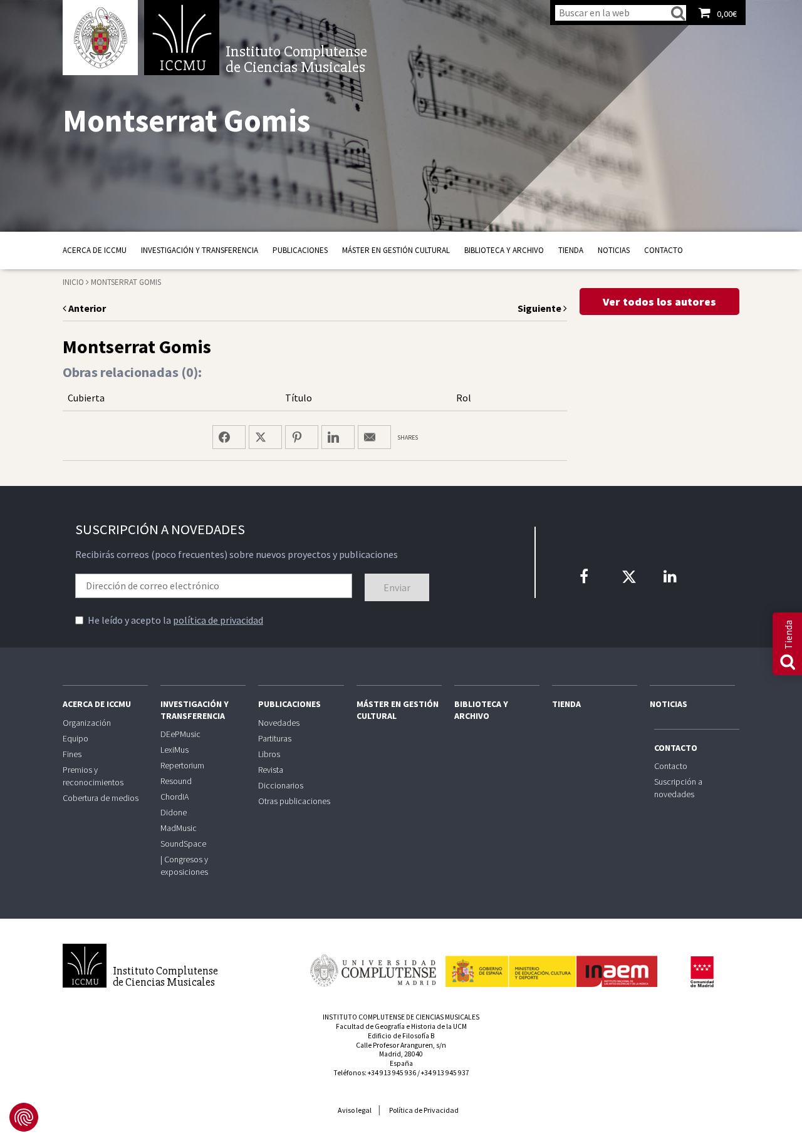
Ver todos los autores (659, 301)
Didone (173, 812)
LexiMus (174, 749)
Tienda (570, 250)
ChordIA (174, 796)
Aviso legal (355, 1110)
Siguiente (540, 308)
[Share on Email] (374, 437)
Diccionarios (280, 785)
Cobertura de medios (100, 797)
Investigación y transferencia (199, 250)
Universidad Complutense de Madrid (100, 37)
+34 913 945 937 (445, 1072)
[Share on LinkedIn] (338, 437)
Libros (269, 754)
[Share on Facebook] (229, 437)
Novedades (278, 722)
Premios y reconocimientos (93, 776)
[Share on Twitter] (265, 437)
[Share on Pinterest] (301, 437)
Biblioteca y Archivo (504, 250)
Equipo (75, 738)
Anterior (86, 308)
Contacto (663, 250)
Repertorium (182, 765)
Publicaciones (300, 250)
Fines (72, 754)
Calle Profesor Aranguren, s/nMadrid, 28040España (401, 1054)
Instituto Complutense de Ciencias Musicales (181, 37)
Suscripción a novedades (678, 788)
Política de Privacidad (424, 1110)
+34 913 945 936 (392, 1072)
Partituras (274, 738)
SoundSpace (183, 843)
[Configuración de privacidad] (23, 1117)
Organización (87, 722)
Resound (176, 781)
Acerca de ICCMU (95, 250)
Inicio (73, 282)
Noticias (614, 250)
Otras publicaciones (294, 801)
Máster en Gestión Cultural (396, 250)
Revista (270, 769)
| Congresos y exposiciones (184, 865)
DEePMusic (180, 734)
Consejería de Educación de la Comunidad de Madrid (701, 972)
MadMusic (178, 828)
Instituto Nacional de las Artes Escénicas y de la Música (551, 966)
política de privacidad (218, 620)
